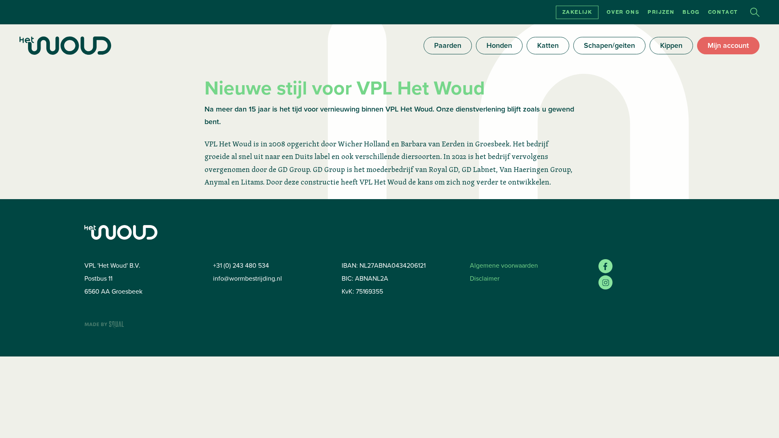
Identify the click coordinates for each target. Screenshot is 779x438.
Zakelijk (577, 12)
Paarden (447, 45)
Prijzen (661, 12)
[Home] (65, 45)
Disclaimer (484, 278)
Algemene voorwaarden (504, 265)
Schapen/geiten (609, 45)
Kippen (671, 45)
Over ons (623, 12)
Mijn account (728, 45)
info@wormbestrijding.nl (247, 278)
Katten (548, 45)
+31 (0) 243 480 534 (241, 265)
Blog (690, 12)
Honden (499, 45)
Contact (723, 12)
